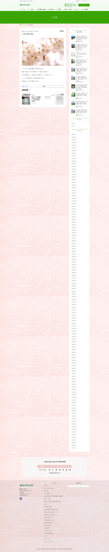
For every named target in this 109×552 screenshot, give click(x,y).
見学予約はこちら (84, 5)
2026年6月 (74, 139)
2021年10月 (74, 203)
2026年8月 (74, 134)
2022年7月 (74, 182)
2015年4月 (74, 381)
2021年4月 (74, 219)
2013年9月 (74, 431)
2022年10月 (74, 174)
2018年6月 (74, 280)
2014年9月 (74, 400)
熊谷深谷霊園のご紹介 (49, 520)
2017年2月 (74, 323)
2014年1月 (74, 421)
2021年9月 (74, 206)
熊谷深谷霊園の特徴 (49, 533)
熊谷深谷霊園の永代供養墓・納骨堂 (51, 509)
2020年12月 (74, 230)
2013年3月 (74, 447)
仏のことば (47, 97)
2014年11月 (74, 394)
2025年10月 (74, 161)
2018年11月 (74, 267)
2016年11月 (74, 331)
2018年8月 (74, 275)
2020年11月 (74, 232)
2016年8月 (74, 339)
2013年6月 (74, 439)
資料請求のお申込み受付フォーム (50, 514)
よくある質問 (46, 493)
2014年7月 (74, 405)
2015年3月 (74, 384)
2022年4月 (74, 187)
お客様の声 (47, 528)
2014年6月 (74, 408)
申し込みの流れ (48, 525)
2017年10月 (74, 301)
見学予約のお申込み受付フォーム (50, 512)
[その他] (60, 96)
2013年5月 (74, 442)
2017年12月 (74, 296)
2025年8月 (74, 166)
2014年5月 (74, 410)
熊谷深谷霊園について (48, 517)
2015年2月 (74, 386)
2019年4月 (74, 254)
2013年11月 (74, 426)
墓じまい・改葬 (47, 498)
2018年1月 (74, 293)
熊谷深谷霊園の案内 (48, 522)
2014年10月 (74, 397)
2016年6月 (74, 344)
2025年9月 (74, 163)
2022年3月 (74, 190)
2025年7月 (74, 169)
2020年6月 (74, 246)
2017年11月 (74, 299)
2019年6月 (74, 248)
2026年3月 (74, 147)
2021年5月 (74, 216)
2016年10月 (74, 333)
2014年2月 (74, 418)
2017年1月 (74, 325)
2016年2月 (74, 355)
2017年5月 (74, 315)
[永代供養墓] (26, 95)
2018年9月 (74, 272)
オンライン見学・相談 (48, 488)
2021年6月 (74, 214)
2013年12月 (74, 424)
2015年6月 (74, 376)
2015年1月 (74, 389)
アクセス (45, 535)
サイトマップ (46, 538)
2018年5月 (74, 283)
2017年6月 (74, 312)
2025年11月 (74, 158)
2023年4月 (74, 171)
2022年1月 (74, 195)
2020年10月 (74, 235)
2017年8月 (74, 307)
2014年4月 (74, 413)
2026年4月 (74, 145)
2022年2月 (74, 193)
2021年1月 (74, 227)
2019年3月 (74, 256)
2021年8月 (74, 208)
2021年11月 (74, 200)
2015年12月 (74, 360)
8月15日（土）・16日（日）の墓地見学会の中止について (81, 54)
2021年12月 (74, 198)
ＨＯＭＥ (45, 485)
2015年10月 (74, 365)
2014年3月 (74, 416)
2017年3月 (74, 320)
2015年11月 (74, 362)
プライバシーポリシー (48, 541)
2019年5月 (74, 251)
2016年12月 (74, 328)
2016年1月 (74, 357)
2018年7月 (74, 277)
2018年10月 (74, 270)
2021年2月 (74, 224)
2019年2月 (74, 259)
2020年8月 (74, 240)
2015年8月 (74, 370)
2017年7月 (74, 309)
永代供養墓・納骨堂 (48, 506)
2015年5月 (74, 378)
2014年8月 (74, 402)
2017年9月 (74, 304)
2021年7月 (74, 211)
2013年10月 (74, 429)
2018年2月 (74, 291)
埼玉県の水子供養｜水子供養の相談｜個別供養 (53, 496)
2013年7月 (74, 437)
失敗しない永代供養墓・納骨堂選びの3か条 (52, 501)
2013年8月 (74, 434)
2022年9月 (74, 177)
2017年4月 (74, 317)
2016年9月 (74, 336)
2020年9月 (74, 238)
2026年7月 (74, 137)
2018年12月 (74, 264)
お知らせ (73, 123)
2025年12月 (74, 155)
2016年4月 (74, 349)
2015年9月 (74, 368)
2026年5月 (74, 142)
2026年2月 (74, 150)
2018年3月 (74, 288)
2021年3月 (74, 222)
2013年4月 (74, 445)
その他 (61, 31)
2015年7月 (74, 373)
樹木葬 (45, 504)
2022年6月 (74, 185)
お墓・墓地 (46, 490)
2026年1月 (74, 153)
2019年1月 (74, 262)
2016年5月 (74, 346)
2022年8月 (74, 179)
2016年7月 (74, 341)
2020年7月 (74, 243)
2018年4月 (74, 285)
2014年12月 (74, 392)
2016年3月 (74, 352)
